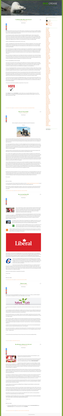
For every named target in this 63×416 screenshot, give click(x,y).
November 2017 (48, 82)
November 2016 (48, 92)
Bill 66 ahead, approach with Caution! (23, 344)
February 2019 (48, 68)
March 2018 (47, 78)
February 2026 (48, 32)
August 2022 (47, 44)
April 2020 (47, 61)
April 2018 (47, 77)
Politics (12, 190)
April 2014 (47, 107)
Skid (26, 195)
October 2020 (48, 58)
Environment (11, 410)
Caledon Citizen (23, 190)
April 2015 (47, 97)
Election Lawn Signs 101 (23, 194)
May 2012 (47, 123)
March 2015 (47, 98)
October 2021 (48, 51)
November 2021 (48, 50)
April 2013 (47, 118)
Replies (26, 190)
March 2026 (47, 31)
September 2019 (48, 63)
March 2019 (47, 67)
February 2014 (48, 109)
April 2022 (47, 46)
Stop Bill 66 (26, 410)
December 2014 (48, 101)
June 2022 (47, 45)
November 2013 (48, 112)
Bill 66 (16, 410)
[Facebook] (23, 24)
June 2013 (47, 116)
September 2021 (48, 52)
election (20, 279)
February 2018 (48, 79)
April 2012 (47, 124)
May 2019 (47, 65)
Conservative (18, 279)
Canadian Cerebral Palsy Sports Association (33, 183)
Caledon (13, 340)
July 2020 (47, 59)
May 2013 (47, 117)
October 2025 (48, 35)
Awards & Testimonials (25, 14)
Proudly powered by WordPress (31, 414)
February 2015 (48, 99)
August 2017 (47, 85)
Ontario (24, 410)
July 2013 (47, 115)
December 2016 (48, 91)
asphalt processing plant (17, 190)
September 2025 (48, 36)
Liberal (22, 279)
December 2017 (48, 81)
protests (24, 279)
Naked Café (16, 340)
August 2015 (47, 94)
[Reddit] (23, 26)
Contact (56, 14)
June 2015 (47, 96)
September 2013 (48, 113)
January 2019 (47, 69)
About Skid (47, 14)
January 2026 (47, 33)
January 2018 (47, 80)
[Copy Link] (23, 29)
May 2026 (47, 29)
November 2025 (48, 34)
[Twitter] (23, 25)
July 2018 (47, 74)
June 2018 (47, 75)
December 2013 (48, 111)
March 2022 (47, 47)
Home (6, 14)
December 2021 (48, 49)
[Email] (23, 27)
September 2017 (48, 84)
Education (9, 190)
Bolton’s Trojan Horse (23, 111)
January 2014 (47, 110)
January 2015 (47, 100)
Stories (14, 14)
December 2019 (48, 62)
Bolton (20, 190)
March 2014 (47, 108)
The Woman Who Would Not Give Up (23, 19)
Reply (26, 279)
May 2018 (47, 76)
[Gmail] (23, 28)
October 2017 (48, 83)
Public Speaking (37, 14)
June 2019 (47, 64)
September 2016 (48, 93)
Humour (11, 190)
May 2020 (47, 60)
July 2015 (47, 95)
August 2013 (47, 114)
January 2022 (47, 48)
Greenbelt (22, 410)
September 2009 (48, 125)
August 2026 (47, 28)
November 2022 (48, 42)
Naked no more (23, 283)
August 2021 (47, 53)
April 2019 (47, 66)
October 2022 (48, 43)
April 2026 (47, 30)
